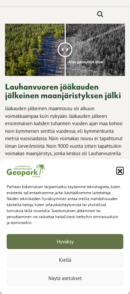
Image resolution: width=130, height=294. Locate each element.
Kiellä (65, 260)
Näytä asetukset (65, 278)
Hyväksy (65, 241)
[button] (120, 170)
